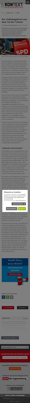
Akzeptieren (22, 208)
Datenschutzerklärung (20, 200)
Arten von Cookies (17, 204)
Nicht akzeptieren (12, 208)
